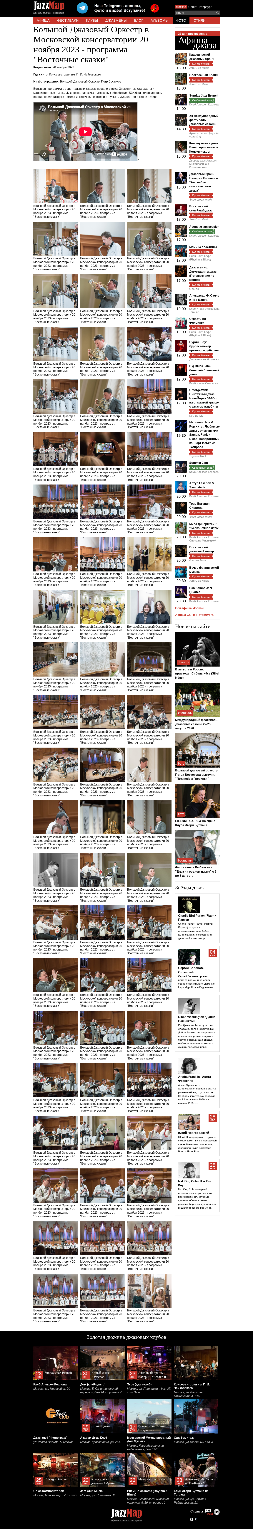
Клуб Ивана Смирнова (203, 383)
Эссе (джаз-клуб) (200, 199)
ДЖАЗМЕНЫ (116, 20)
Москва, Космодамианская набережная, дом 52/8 (145, 1447)
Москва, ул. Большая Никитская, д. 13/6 (188, 1394)
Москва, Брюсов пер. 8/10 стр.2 (55, 1495)
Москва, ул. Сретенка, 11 (98, 1495)
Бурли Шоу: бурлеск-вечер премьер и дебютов (204, 346)
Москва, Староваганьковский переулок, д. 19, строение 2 (148, 1500)
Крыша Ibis (196, 415)
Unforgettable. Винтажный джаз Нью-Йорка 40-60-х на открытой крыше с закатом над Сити (204, 398)
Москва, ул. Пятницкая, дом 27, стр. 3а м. (149, 1390)
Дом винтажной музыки (204, 359)
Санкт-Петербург (200, 7)
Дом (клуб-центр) (92, 1384)
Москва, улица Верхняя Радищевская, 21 (190, 1500)
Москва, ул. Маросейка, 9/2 (52, 1388)
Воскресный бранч (203, 75)
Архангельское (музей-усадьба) (204, 135)
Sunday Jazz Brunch (204, 95)
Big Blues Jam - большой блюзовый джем (204, 370)
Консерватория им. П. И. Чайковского (75, 74)
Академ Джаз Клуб (93, 1437)
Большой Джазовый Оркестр (80, 81)
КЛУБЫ (92, 20)
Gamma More (197, 560)
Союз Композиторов (48, 1491)
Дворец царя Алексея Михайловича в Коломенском (203, 164)
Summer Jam (198, 462)
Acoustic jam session (204, 226)
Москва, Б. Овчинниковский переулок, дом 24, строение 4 (101, 1390)
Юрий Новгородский (193, 1132)
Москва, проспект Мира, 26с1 (101, 1442)
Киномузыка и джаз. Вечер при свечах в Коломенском (204, 147)
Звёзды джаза (190, 887)
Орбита (194, 288)
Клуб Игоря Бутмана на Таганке (204, 310)
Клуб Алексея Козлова (204, 104)
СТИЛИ (200, 20)
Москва (181, 7)
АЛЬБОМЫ (160, 20)
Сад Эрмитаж (184, 1437)
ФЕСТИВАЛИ (68, 20)
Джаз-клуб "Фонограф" (50, 1437)
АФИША (43, 20)
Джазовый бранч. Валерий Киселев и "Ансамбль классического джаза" (203, 182)
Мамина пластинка (203, 247)
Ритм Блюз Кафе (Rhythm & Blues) (200, 257)
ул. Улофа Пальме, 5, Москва (53, 1442)
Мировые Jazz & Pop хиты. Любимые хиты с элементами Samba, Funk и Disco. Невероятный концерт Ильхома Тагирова (204, 435)
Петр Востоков (111, 81)
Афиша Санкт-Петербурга (194, 614)
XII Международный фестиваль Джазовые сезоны (204, 120)
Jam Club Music (199, 67)
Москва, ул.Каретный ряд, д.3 (194, 1442)
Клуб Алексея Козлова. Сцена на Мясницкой (204, 539)
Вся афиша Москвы (189, 608)
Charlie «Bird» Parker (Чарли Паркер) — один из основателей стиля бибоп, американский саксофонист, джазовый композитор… (195, 931)
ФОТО (181, 20)
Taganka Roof (197, 456)
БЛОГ (138, 20)
